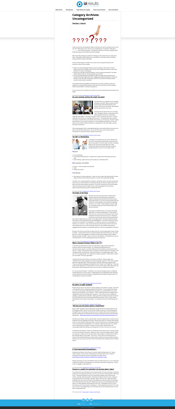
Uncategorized (86, 95)
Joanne (98, 95)
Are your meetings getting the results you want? (88, 97)
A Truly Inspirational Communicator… (84, 349)
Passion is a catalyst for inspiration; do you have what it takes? (93, 369)
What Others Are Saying (83, 10)
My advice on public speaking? (82, 284)
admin (98, 392)
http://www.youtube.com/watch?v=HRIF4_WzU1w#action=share (89, 357)
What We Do (59, 10)
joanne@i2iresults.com (97, 404)
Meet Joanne (69, 10)
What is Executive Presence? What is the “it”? (87, 243)
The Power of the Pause (80, 193)
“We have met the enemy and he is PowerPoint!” (88, 305)
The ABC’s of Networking (80, 136)
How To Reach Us (113, 10)
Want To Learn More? (99, 10)
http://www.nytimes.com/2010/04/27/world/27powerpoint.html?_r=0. (99, 315)
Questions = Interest (79, 23)
